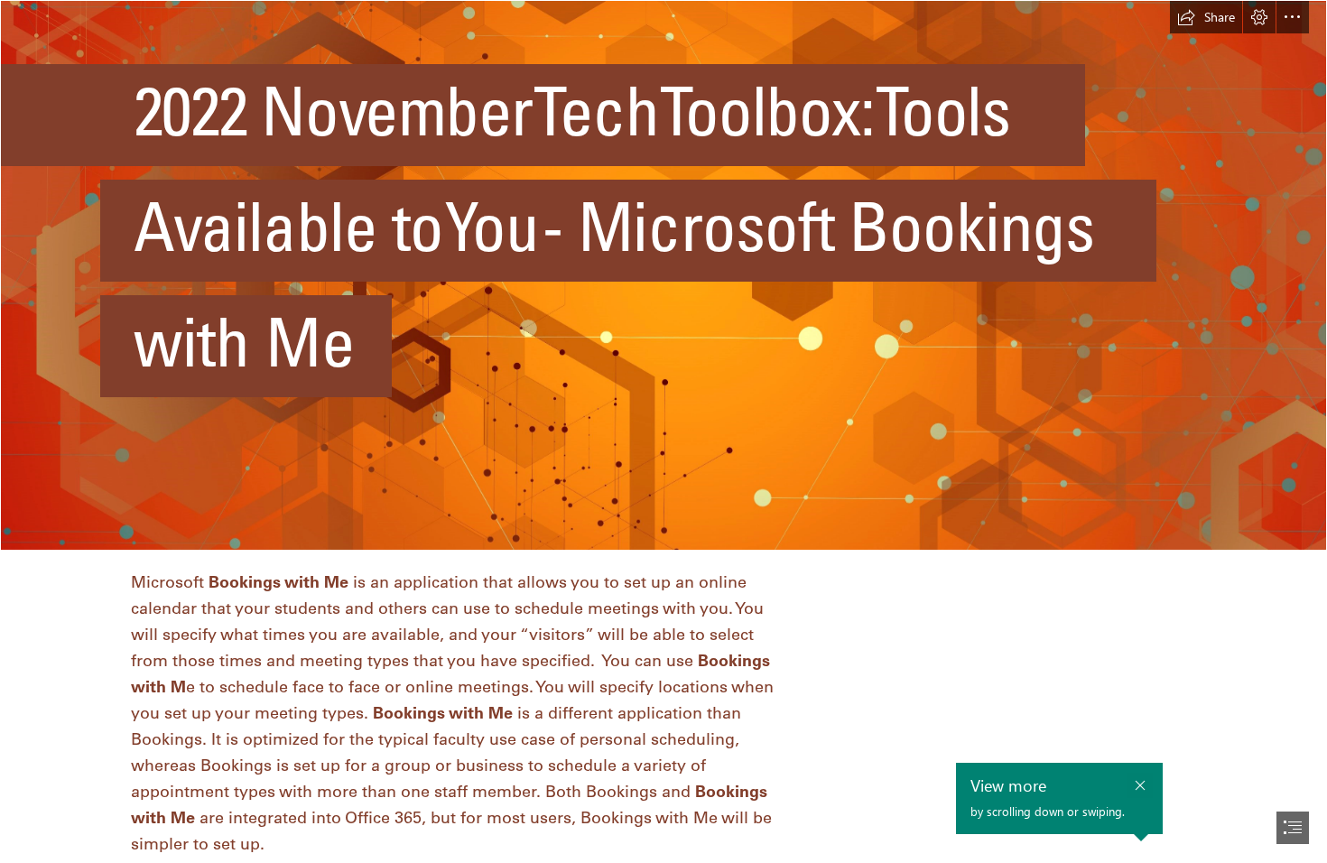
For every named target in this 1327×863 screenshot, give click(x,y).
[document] (663, 431)
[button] (1206, 17)
